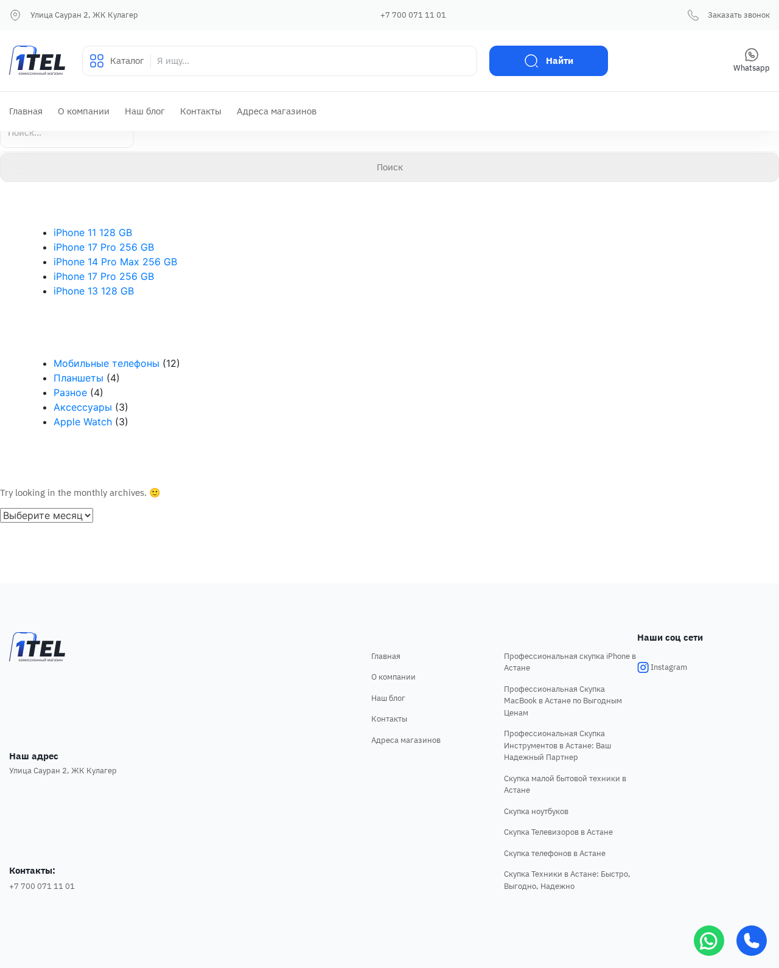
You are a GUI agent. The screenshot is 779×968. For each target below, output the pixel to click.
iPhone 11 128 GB (93, 232)
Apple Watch (83, 422)
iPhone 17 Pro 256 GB (104, 247)
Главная (26, 111)
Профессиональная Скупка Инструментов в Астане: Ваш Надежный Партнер (557, 745)
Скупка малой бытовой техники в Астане (565, 784)
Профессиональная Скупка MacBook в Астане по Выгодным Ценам (563, 701)
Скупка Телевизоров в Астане (558, 832)
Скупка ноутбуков (536, 811)
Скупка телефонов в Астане (555, 853)
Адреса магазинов (276, 111)
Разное (70, 392)
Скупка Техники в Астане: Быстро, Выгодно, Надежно (567, 880)
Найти (559, 60)
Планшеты (78, 378)
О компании (84, 111)
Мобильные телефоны (106, 363)
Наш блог (145, 111)
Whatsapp (751, 68)
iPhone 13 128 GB (94, 291)
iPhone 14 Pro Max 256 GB (115, 262)
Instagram (668, 667)
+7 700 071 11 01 (413, 15)
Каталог (127, 60)
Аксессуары (83, 407)
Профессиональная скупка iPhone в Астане (570, 662)
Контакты (201, 111)
